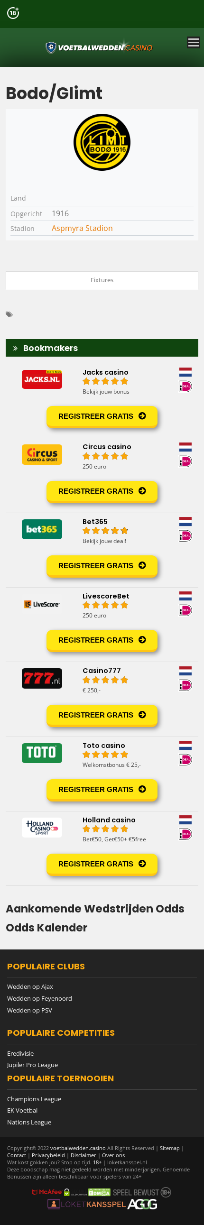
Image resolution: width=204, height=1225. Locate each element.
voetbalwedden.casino (78, 1147)
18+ (98, 1162)
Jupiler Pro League (32, 1064)
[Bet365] (102, 550)
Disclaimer (83, 1155)
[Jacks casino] (102, 401)
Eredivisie (20, 1053)
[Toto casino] (102, 774)
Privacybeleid (48, 1155)
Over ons (113, 1155)
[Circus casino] (102, 475)
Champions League (34, 1099)
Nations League (29, 1122)
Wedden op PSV (29, 1010)
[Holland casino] (102, 848)
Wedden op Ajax (30, 986)
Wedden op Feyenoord (39, 998)
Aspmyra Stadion (82, 228)
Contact (16, 1155)
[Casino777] (102, 699)
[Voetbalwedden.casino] (100, 47)
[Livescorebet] (102, 625)
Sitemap (170, 1147)
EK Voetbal (22, 1110)
